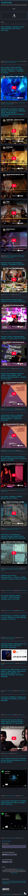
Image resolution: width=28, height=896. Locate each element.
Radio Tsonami (14, 872)
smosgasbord (23, 451)
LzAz (23, 795)
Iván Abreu (12, 529)
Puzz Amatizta (7, 103)
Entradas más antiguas (6, 841)
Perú (10, 61)
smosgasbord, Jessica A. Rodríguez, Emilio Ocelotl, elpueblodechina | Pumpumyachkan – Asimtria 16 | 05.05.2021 (12, 417)
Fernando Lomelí (6, 62)
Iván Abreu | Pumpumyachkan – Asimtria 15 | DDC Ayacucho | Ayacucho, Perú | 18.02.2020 (11, 597)
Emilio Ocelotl (20, 331)
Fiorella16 (20, 102)
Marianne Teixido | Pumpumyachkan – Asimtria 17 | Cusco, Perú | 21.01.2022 (13, 337)
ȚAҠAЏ (12, 103)
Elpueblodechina (4, 451)
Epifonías (19, 294)
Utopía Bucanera (23, 410)
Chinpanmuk (19, 881)
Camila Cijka (19, 256)
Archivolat (6, 2)
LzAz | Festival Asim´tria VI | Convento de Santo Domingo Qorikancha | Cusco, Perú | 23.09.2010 (13, 760)
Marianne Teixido (21, 368)
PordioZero (20, 569)
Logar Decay (22, 714)
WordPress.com (23, 894)
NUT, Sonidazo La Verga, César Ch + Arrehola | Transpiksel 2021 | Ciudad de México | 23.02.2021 (13, 458)
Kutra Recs (14, 882)
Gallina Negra (22, 690)
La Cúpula (19, 882)
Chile (11, 255)
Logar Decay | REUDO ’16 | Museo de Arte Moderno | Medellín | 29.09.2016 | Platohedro (13, 698)
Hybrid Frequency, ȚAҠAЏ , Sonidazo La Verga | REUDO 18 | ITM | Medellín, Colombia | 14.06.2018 (13, 617)
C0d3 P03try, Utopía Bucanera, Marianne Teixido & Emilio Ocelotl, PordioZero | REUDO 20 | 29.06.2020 (13, 536)
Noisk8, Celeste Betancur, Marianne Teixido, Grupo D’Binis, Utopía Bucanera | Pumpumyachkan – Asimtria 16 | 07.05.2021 (13, 376)
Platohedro (7, 883)
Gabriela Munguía (7, 257)
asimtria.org (4, 881)
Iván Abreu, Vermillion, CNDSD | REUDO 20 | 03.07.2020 (12, 497)
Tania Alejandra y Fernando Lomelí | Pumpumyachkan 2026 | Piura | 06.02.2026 (12, 28)
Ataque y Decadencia (12, 881)
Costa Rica (10, 450)
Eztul (17, 753)
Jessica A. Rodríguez (16, 451)
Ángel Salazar (14, 256)
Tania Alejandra (12, 62)
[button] (25, 893)
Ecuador (17, 255)
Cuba (11, 528)
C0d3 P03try (3, 569)
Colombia (13, 255)
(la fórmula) (9, 256)
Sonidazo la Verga (4, 491)
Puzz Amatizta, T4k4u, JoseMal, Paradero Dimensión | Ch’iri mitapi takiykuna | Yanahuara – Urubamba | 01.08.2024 (12, 70)
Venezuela (20, 528)
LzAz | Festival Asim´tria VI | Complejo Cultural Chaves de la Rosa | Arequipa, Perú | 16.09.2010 (13, 802)
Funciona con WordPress (6, 894)
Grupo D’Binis (7, 410)
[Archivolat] (14, 19)
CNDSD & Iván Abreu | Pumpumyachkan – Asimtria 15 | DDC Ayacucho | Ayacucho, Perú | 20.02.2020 (14, 577)
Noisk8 (18, 410)
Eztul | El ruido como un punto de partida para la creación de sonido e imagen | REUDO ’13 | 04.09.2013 (12, 721)
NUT (24, 490)
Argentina (7, 255)
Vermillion (16, 529)
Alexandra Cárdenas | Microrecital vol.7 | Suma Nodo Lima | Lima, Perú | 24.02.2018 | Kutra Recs (14, 645)
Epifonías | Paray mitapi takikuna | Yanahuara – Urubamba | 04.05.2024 (12, 263)
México (7, 61)
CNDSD (8, 529)
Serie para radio (20, 869)
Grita (10, 882)
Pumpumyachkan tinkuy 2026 (16, 61)
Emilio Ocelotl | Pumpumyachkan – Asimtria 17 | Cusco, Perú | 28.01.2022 (13, 300)
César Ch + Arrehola (19, 490)
